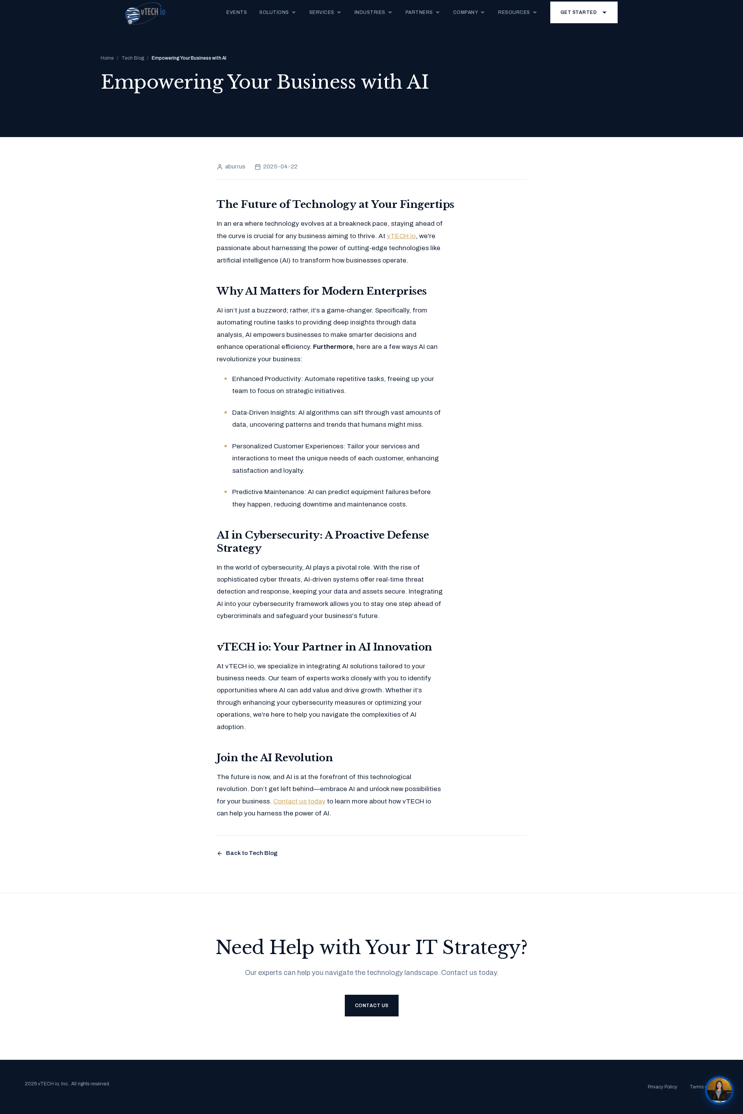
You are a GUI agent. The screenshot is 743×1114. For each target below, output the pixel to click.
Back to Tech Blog (251, 853)
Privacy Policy (662, 1087)
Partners (419, 12)
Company (465, 12)
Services (321, 12)
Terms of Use (704, 1087)
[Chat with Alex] (719, 1090)
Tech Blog (133, 58)
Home (107, 58)
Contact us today (299, 801)
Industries (369, 12)
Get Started (578, 12)
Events (236, 12)
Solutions (274, 12)
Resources (514, 12)
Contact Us (372, 1005)
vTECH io (401, 236)
